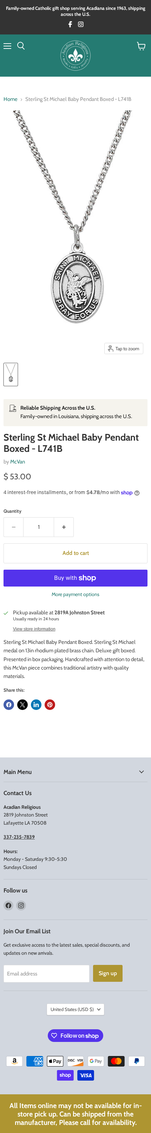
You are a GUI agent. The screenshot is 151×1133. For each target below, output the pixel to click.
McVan (17, 462)
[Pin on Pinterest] (50, 704)
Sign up (108, 973)
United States (72, 1009)
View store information (34, 629)
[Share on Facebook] (9, 704)
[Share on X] (22, 704)
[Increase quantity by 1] (64, 527)
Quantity (12, 511)
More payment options (75, 594)
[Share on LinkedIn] (36, 704)
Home (11, 99)
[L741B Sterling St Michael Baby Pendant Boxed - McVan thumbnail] (11, 374)
